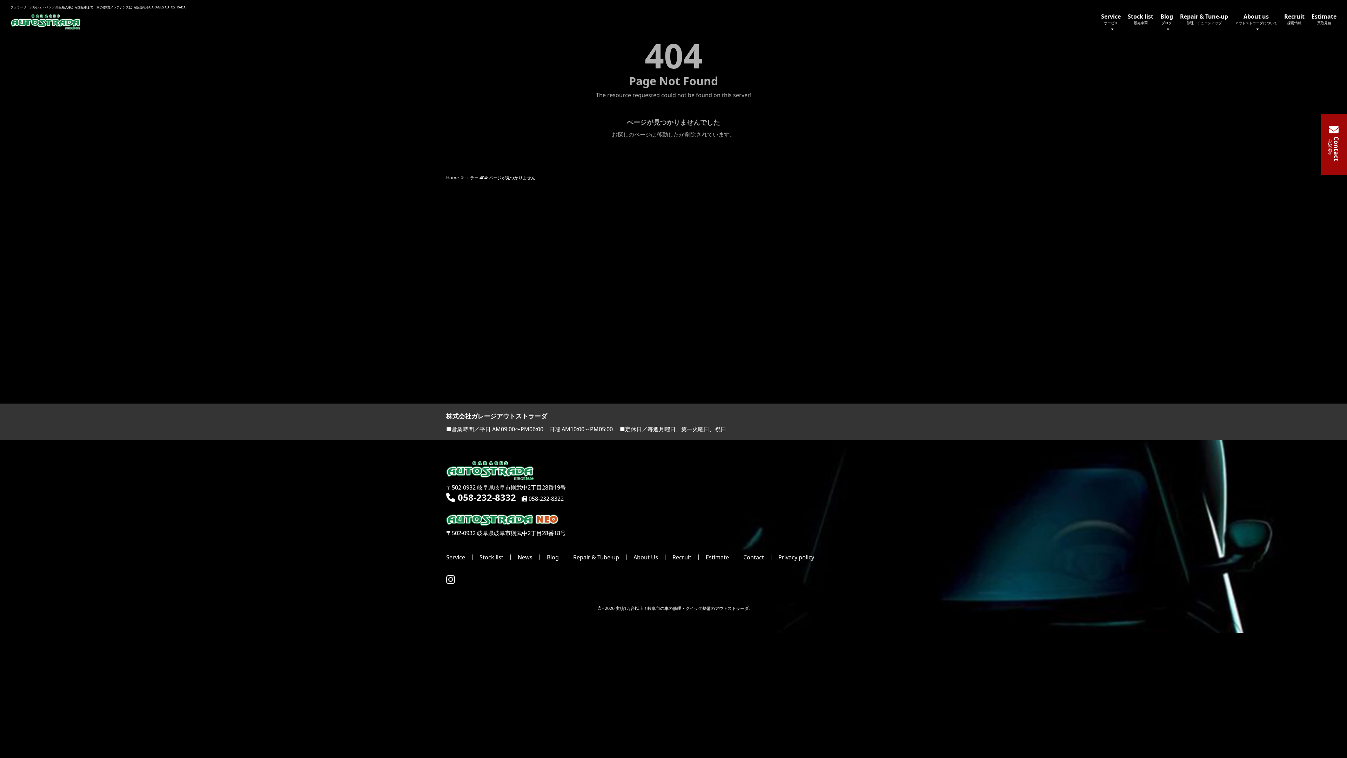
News (525, 557)
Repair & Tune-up (1204, 19)
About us (1256, 19)
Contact (753, 557)
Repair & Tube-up (596, 557)
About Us (646, 557)
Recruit (1294, 19)
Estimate (1324, 19)
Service (1111, 19)
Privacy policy (796, 557)
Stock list (1140, 19)
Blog (1166, 19)
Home (452, 178)
